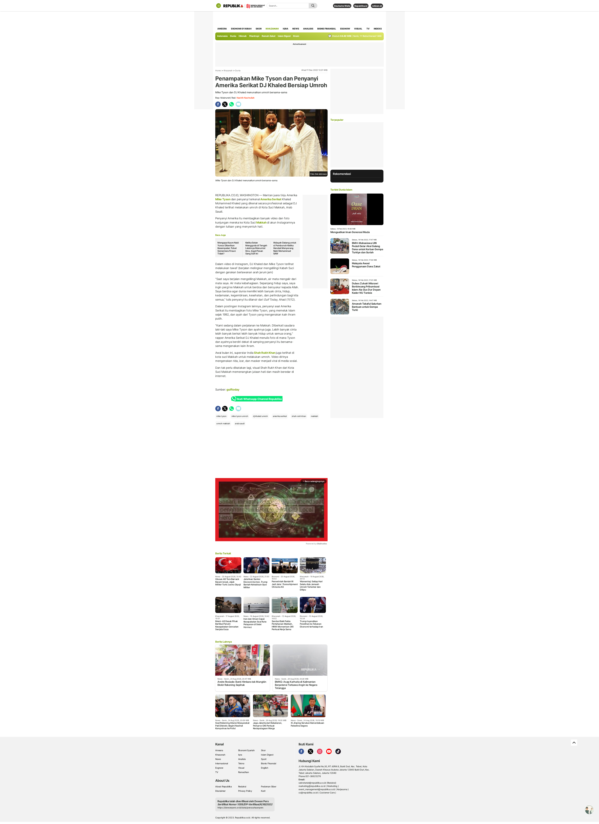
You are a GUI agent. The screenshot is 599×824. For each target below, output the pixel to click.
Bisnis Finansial (326, 28)
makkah (314, 416)
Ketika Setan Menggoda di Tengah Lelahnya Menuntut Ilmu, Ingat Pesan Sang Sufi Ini (256, 248)
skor (258, 28)
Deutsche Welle (342, 6)
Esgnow (219, 767)
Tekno (241, 763)
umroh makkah (223, 423)
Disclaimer (220, 791)
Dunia (233, 36)
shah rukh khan (299, 416)
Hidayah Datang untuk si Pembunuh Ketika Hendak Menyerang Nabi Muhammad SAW (284, 248)
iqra (285, 28)
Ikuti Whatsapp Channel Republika (259, 399)
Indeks (378, 28)
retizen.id (377, 6)
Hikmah (243, 36)
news (295, 28)
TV (368, 28)
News (218, 759)
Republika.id (360, 6)
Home (218, 70)
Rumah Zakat (268, 36)
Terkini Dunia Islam (341, 189)
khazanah (272, 28)
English (264, 767)
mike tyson (221, 416)
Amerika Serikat (271, 199)
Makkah (261, 222)
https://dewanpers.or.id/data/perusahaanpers (240, 807)
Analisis (242, 759)
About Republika (223, 786)
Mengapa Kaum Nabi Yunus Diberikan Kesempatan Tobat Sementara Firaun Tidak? (228, 248)
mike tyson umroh (239, 416)
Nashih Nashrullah (245, 97)
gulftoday (233, 389)
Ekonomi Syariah (241, 28)
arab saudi (239, 423)
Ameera (219, 750)
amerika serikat (280, 416)
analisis (308, 28)
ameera (222, 28)
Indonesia (222, 36)
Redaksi (242, 786)
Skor (263, 750)
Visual (241, 767)
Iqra (240, 754)
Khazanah (228, 70)
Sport (263, 759)
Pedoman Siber (268, 786)
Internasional (221, 763)
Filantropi (254, 36)
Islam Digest (284, 36)
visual (358, 28)
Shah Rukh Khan (264, 352)
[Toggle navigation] (218, 5)
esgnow (345, 28)
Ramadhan (243, 772)
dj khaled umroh (260, 416)
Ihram (296, 36)
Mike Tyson (223, 199)
